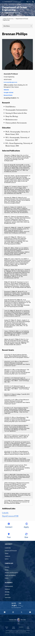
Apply (26, 527)
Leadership (8, 548)
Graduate (7, 589)
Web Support (28, 627)
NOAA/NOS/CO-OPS (17, 607)
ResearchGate (8, 95)
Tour (9, 537)
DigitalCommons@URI (10, 516)
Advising (7, 592)
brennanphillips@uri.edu (10, 82)
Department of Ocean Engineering (14, 8)
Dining (6, 570)
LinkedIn (5, 513)
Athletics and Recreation (11, 573)
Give (26, 537)
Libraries (7, 595)
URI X (22, 612)
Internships (8, 598)
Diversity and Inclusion (11, 551)
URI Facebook (5, 612)
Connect (8, 527)
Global (6, 554)
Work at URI (6, 627)
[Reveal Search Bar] (33, 1)
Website (6, 90)
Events (6, 578)
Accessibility (21, 627)
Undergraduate (9, 586)
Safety (6, 559)
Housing (7, 567)
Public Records (13, 627)
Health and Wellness (10, 576)
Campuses (7, 556)
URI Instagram (13, 612)
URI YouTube (30, 612)
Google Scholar (8, 92)
